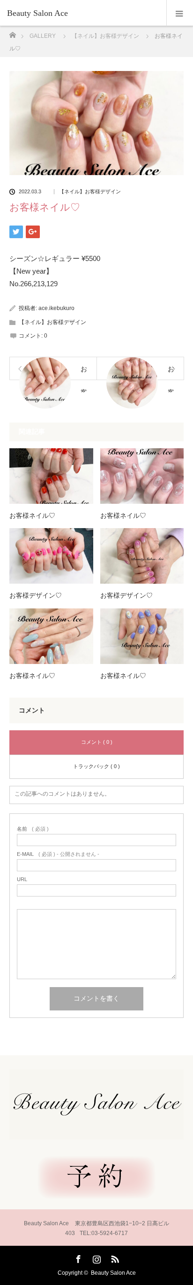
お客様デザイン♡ (35, 595)
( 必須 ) (33, 829)
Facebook (77, 1257)
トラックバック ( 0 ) (96, 766)
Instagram (96, 1257)
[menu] (179, 13)
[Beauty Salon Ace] (82, 13)
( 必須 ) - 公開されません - (58, 854)
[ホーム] (12, 32)
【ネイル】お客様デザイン (90, 191)
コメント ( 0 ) (96, 742)
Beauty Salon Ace (113, 1273)
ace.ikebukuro (56, 308)
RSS (114, 1257)
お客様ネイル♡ (32, 515)
